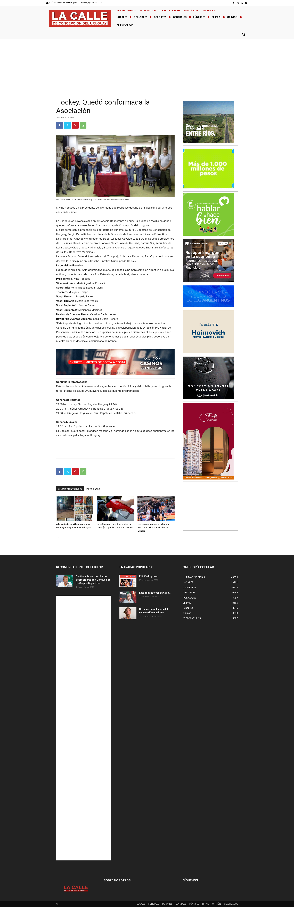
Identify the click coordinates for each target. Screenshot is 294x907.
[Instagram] (237, 3)
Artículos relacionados (70, 488)
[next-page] (64, 538)
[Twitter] (242, 3)
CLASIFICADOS (231, 903)
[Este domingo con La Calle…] (127, 597)
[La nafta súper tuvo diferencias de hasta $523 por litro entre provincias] (115, 508)
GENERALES (180, 903)
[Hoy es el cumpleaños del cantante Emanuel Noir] (127, 613)
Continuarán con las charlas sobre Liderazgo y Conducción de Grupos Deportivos (93, 580)
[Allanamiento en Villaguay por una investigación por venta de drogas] (74, 508)
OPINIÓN (216, 903)
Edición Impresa (148, 576)
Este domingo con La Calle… (154, 592)
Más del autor (93, 488)
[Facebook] (233, 3)
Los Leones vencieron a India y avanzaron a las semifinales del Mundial (153, 527)
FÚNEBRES (194, 903)
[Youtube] (246, 3)
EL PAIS (205, 903)
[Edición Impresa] (127, 581)
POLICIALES (153, 903)
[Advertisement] (147, 65)
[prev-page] (58, 538)
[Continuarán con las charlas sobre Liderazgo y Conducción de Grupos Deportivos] (64, 581)
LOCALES (141, 903)
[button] (243, 34)
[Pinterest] (75, 125)
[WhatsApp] (83, 125)
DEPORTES (167, 903)
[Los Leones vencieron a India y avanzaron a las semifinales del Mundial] (156, 508)
